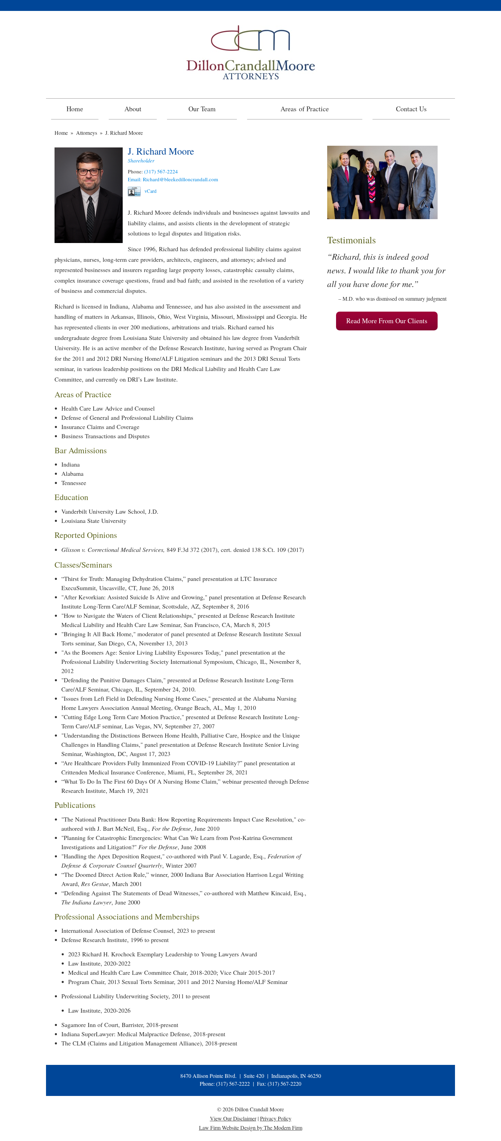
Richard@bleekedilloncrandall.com (180, 179)
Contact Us (411, 108)
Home (74, 108)
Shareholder (141, 160)
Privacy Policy (275, 1118)
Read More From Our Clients (386, 320)
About (132, 108)
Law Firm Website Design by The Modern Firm (250, 1127)
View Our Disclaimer (233, 1118)
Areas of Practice (304, 108)
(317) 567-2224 (161, 171)
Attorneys (86, 132)
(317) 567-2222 (233, 1083)
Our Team (202, 108)
